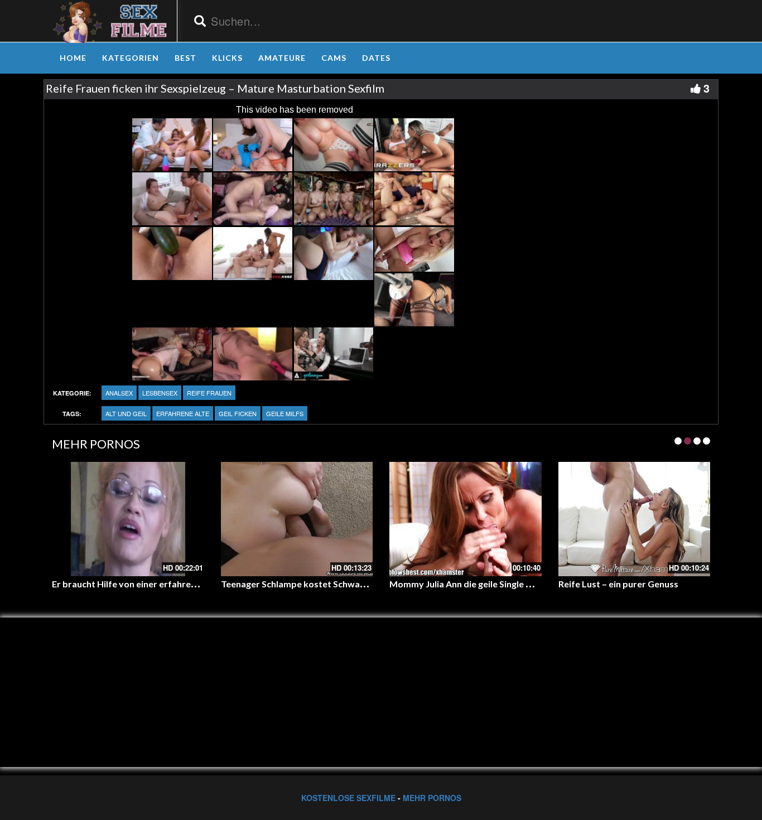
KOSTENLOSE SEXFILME (348, 797)
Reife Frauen (209, 392)
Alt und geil (126, 413)
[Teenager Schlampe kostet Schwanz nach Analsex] (297, 519)
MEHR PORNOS (432, 797)
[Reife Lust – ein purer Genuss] (634, 519)
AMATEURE (282, 57)
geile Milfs (284, 413)
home (73, 57)
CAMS (333, 57)
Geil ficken (238, 413)
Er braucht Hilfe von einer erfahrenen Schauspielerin (160, 583)
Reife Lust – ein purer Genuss (618, 583)
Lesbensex (159, 392)
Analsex (119, 392)
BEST (185, 57)
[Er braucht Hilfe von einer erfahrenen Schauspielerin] (128, 519)
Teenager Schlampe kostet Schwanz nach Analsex (323, 583)
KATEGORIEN (130, 57)
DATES (376, 57)
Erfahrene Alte (182, 413)
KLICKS (227, 57)
